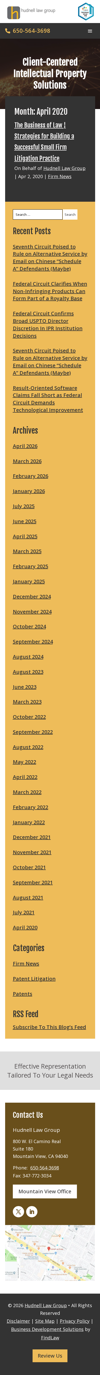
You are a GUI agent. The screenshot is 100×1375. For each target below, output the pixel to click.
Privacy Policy (74, 1321)
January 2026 (29, 491)
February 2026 (30, 475)
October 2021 (29, 867)
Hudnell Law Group (64, 168)
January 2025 (29, 581)
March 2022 (27, 792)
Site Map (45, 1321)
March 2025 (27, 551)
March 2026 (27, 461)
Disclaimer (18, 1321)
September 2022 (33, 731)
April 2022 (25, 777)
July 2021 (24, 912)
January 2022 (29, 822)
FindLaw (50, 1338)
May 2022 (24, 761)
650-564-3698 (31, 30)
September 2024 (33, 641)
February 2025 (30, 566)
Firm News (60, 176)
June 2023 (24, 686)
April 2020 (25, 927)
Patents (22, 993)
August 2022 (28, 747)
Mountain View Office (44, 1191)
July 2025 (24, 506)
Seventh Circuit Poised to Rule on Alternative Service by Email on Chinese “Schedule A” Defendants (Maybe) (50, 257)
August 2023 (28, 671)
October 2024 (29, 626)
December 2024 (32, 596)
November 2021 (32, 852)
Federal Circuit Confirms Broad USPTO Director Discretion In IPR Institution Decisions (48, 324)
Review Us (50, 1355)
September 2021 (33, 882)
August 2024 (28, 656)
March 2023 (27, 701)
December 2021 (32, 837)
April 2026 (25, 446)
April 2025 (25, 536)
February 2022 (30, 807)
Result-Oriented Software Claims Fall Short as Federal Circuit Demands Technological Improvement (48, 398)
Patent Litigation (34, 978)
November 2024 (32, 611)
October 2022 (29, 716)
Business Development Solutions (47, 1329)
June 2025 (24, 521)
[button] (90, 30)
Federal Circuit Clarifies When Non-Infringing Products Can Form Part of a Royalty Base (50, 291)
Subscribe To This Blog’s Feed (49, 1027)
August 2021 (28, 897)
